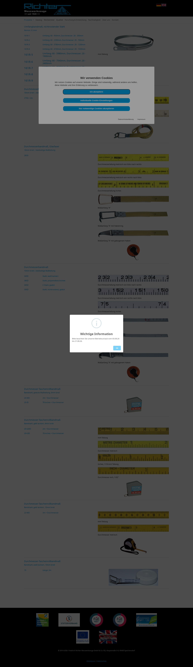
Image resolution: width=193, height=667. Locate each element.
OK (117, 348)
